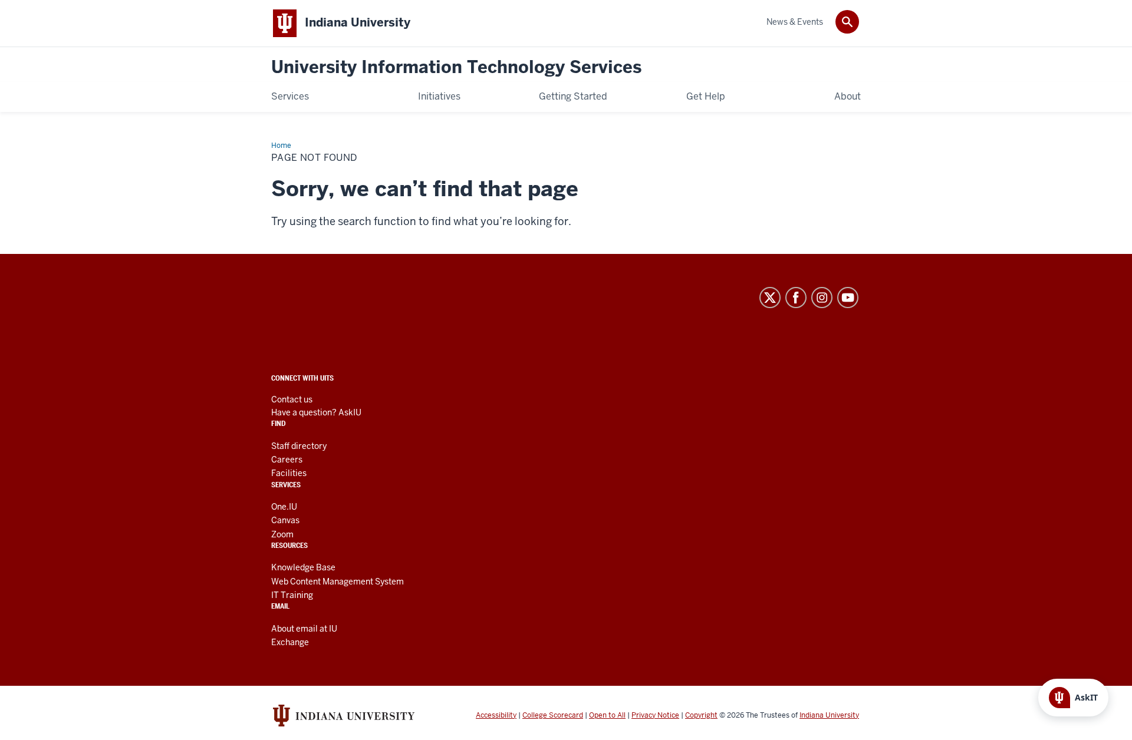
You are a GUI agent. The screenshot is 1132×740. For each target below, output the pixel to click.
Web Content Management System (337, 581)
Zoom (282, 534)
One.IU (284, 506)
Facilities (289, 473)
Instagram (821, 297)
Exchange (290, 642)
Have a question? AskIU (316, 412)
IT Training (292, 595)
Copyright (701, 715)
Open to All (607, 715)
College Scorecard (552, 715)
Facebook (796, 297)
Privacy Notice (655, 715)
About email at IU (304, 628)
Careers (286, 459)
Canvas (285, 520)
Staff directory (299, 446)
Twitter (770, 297)
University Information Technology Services (456, 67)
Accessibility (496, 715)
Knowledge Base (303, 567)
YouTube (847, 297)
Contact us (291, 399)
